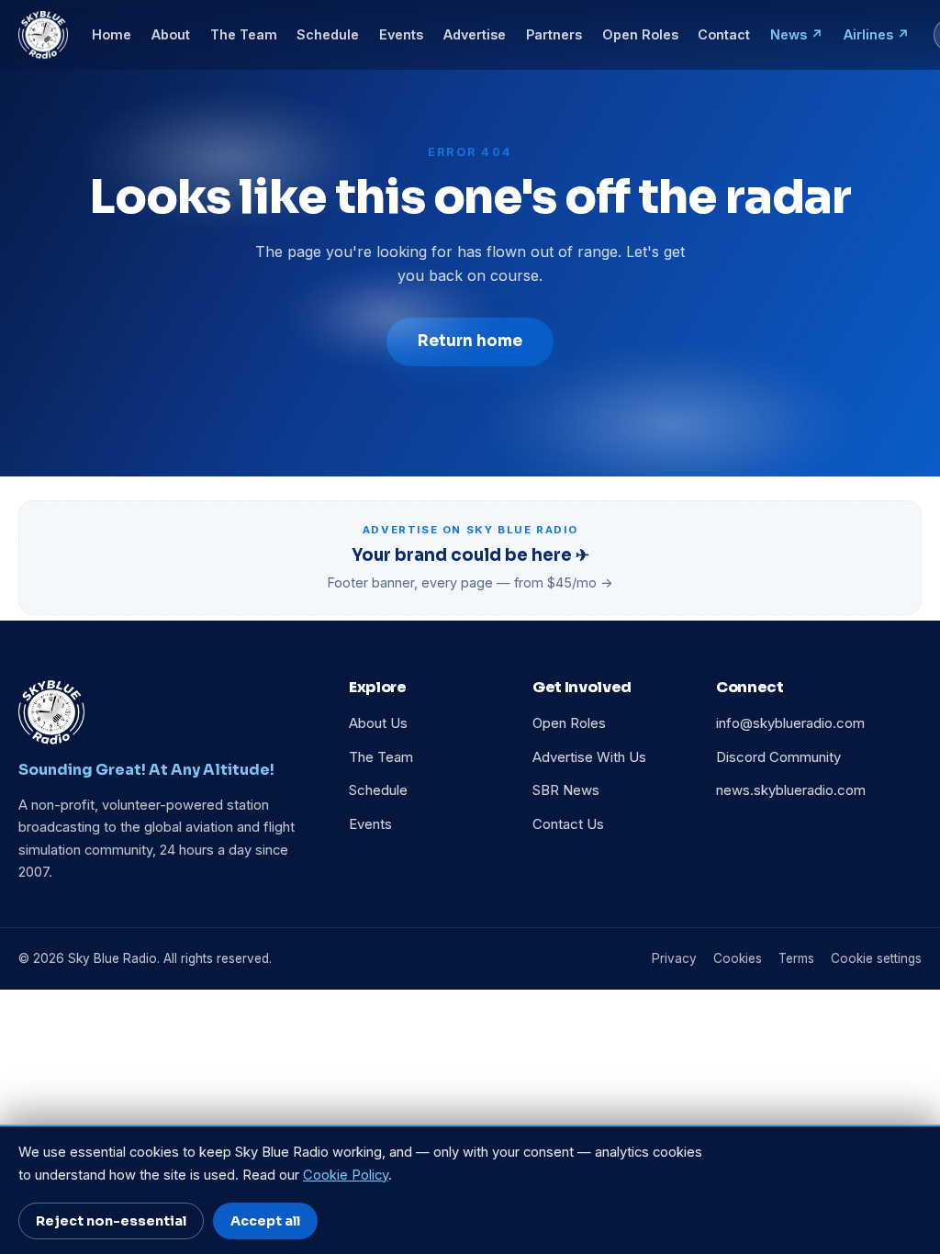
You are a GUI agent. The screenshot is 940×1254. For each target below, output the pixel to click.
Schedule (328, 34)
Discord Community (778, 757)
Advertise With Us (589, 757)
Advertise (474, 34)
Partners (554, 34)
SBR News (565, 790)
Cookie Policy (345, 1175)
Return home (470, 341)
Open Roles (640, 34)
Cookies (737, 958)
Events (401, 34)
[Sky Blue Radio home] (43, 35)
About (170, 34)
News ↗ (796, 34)
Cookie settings (876, 958)
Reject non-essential (111, 1221)
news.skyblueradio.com (791, 790)
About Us (378, 723)
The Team (243, 34)
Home (111, 34)
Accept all (265, 1221)
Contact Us (568, 824)
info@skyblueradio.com (790, 723)
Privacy (674, 958)
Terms (796, 958)
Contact (724, 34)
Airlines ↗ (877, 34)
